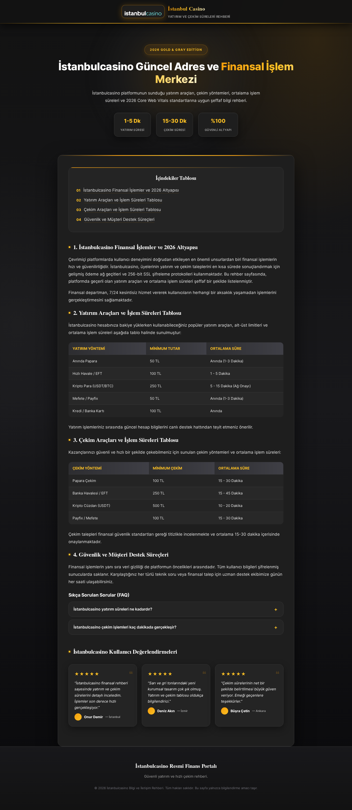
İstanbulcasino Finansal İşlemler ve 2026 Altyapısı (131, 190)
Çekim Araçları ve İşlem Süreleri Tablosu (122, 209)
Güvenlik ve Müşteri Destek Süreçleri (119, 219)
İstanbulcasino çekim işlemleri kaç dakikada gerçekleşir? (125, 627)
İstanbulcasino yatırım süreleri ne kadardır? (113, 609)
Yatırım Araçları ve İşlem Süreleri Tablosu (123, 200)
